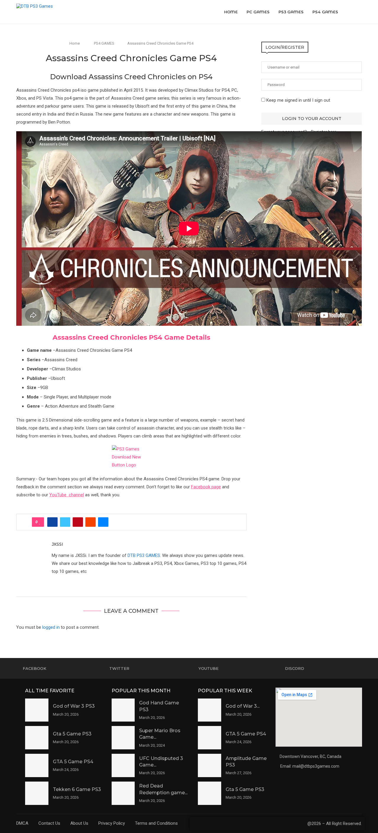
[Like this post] (39, 522)
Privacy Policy (111, 823)
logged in (51, 627)
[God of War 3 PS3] (36, 710)
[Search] (359, 12)
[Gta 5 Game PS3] (36, 737)
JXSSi (57, 544)
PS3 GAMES (291, 11)
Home (231, 11)
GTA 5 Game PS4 (73, 761)
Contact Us (49, 823)
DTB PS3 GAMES (144, 555)
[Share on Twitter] (65, 522)
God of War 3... (243, 706)
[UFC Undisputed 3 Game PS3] (123, 765)
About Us (79, 823)
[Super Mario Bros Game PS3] (123, 737)
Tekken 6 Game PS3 (77, 789)
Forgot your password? (284, 131)
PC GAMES (258, 11)
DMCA (22, 823)
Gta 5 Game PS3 (72, 734)
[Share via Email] (103, 522)
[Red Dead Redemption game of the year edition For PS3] (123, 793)
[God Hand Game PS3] (123, 710)
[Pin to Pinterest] (78, 522)
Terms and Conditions (156, 823)
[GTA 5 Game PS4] (36, 765)
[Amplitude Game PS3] (209, 765)
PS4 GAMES (325, 11)
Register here (324, 131)
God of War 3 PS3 (74, 706)
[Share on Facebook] (52, 522)
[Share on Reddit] (90, 522)
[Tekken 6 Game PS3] (36, 793)
